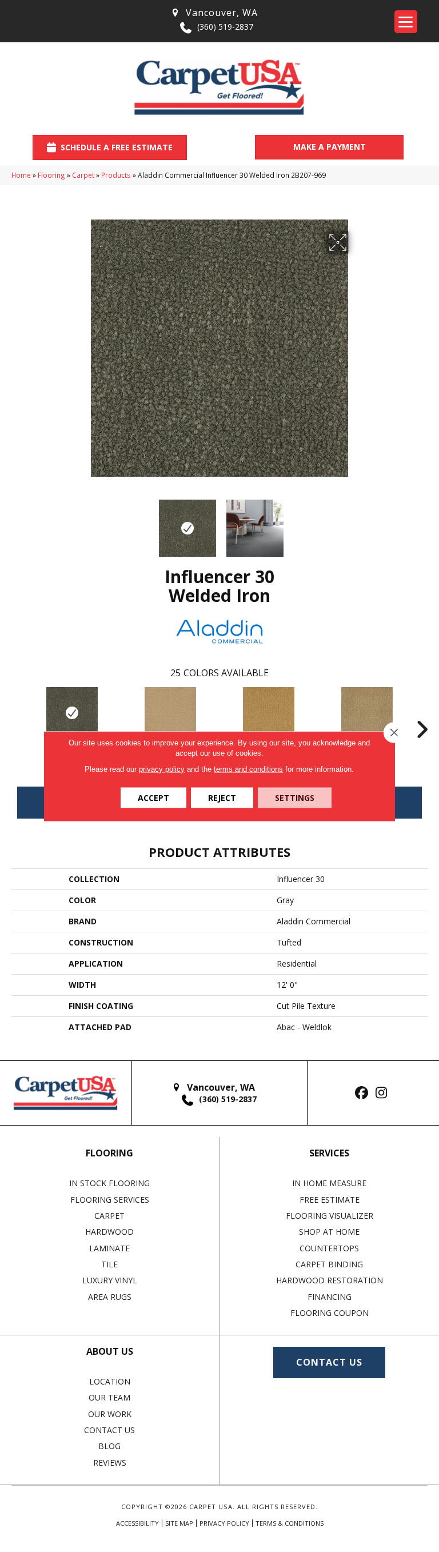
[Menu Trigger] (405, 21)
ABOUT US (109, 1351)
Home (21, 174)
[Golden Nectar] (269, 712)
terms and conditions (248, 768)
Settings (294, 797)
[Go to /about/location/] (213, 13)
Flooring (51, 174)
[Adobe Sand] (170, 712)
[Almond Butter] (367, 712)
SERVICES (329, 1153)
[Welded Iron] (72, 712)
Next (356, 522)
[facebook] (361, 1093)
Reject (222, 797)
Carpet (83, 174)
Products (116, 174)
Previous (82, 522)
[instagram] (381, 1093)
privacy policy (162, 768)
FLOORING (109, 1153)
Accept (153, 797)
